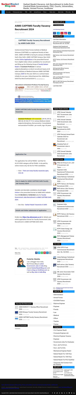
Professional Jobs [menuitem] (17, 12)
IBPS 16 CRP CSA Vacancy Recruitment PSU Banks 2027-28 (63, 82)
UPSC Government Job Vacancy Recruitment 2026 (61, 73)
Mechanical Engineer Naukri (62, 351)
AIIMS (19, 248)
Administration (58, 294)
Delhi (22, 74)
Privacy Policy (18, 384)
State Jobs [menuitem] (52, 12)
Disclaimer (12, 384)
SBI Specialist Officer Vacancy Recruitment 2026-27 (61, 69)
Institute (20, 249)
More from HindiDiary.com (56, 377)
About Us (7, 384)
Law (55, 312)
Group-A (16, 249)
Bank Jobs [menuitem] (60, 12)
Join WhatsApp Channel (58, 29)
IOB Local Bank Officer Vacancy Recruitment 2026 (61, 77)
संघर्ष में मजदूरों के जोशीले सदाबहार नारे (68, 370)
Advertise (44, 384)
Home (16, 21)
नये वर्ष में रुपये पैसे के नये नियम (58, 370)
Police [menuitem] (44, 12)
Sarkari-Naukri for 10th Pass (63, 357)
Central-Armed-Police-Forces (35, 248)
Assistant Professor (25, 248)
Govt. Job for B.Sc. (60, 348)
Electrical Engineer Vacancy (62, 336)
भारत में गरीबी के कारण (68, 372)
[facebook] (54, 33)
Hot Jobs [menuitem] (8, 12)
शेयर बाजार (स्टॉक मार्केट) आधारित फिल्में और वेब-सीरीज (69, 375)
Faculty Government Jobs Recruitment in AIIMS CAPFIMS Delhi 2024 (33, 197)
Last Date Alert (59, 289)
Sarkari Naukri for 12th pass (63, 354)
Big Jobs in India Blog (39, 272)
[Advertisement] (7, 44)
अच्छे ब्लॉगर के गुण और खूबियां (58, 374)
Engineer (56, 306)
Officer (56, 318)
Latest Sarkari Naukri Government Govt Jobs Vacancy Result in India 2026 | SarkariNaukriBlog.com (29, 393)
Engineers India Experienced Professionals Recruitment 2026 (61, 47)
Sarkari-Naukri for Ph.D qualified (64, 360)
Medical (24, 249)
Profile (48, 384)
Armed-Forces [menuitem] (37, 12)
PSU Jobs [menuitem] (68, 12)
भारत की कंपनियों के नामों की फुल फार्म (58, 372)
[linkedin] (69, 33)
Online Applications (26, 59)
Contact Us (39, 384)
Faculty (46, 248)
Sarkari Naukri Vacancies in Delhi (36, 205)
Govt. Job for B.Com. (60, 345)
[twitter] (58, 33)
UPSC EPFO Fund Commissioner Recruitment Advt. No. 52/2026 (61, 42)
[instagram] (65, 33)
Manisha (17, 32)
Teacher (56, 321)
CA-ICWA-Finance (59, 300)
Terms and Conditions (27, 384)
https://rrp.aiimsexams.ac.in (32, 217)
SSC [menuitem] (31, 12)
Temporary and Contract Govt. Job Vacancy (27, 21)
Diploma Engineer (59, 303)
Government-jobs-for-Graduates (64, 342)
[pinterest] (61, 33)
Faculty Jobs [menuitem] (6, 15)
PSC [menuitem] (26, 12)
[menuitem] (3, 12)
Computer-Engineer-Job (61, 333)
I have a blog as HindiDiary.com (37, 270)
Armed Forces (58, 297)
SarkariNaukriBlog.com (39, 268)
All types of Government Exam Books (64, 287)
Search (34, 384)
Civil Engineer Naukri (60, 330)
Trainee (56, 324)
